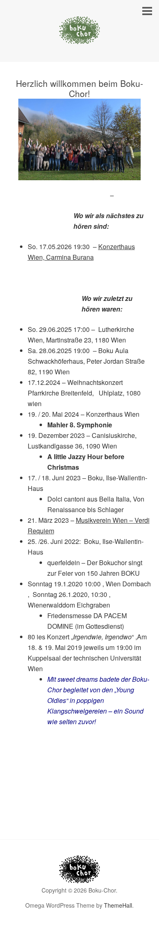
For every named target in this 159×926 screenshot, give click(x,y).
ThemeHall (118, 905)
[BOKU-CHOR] (79, 36)
